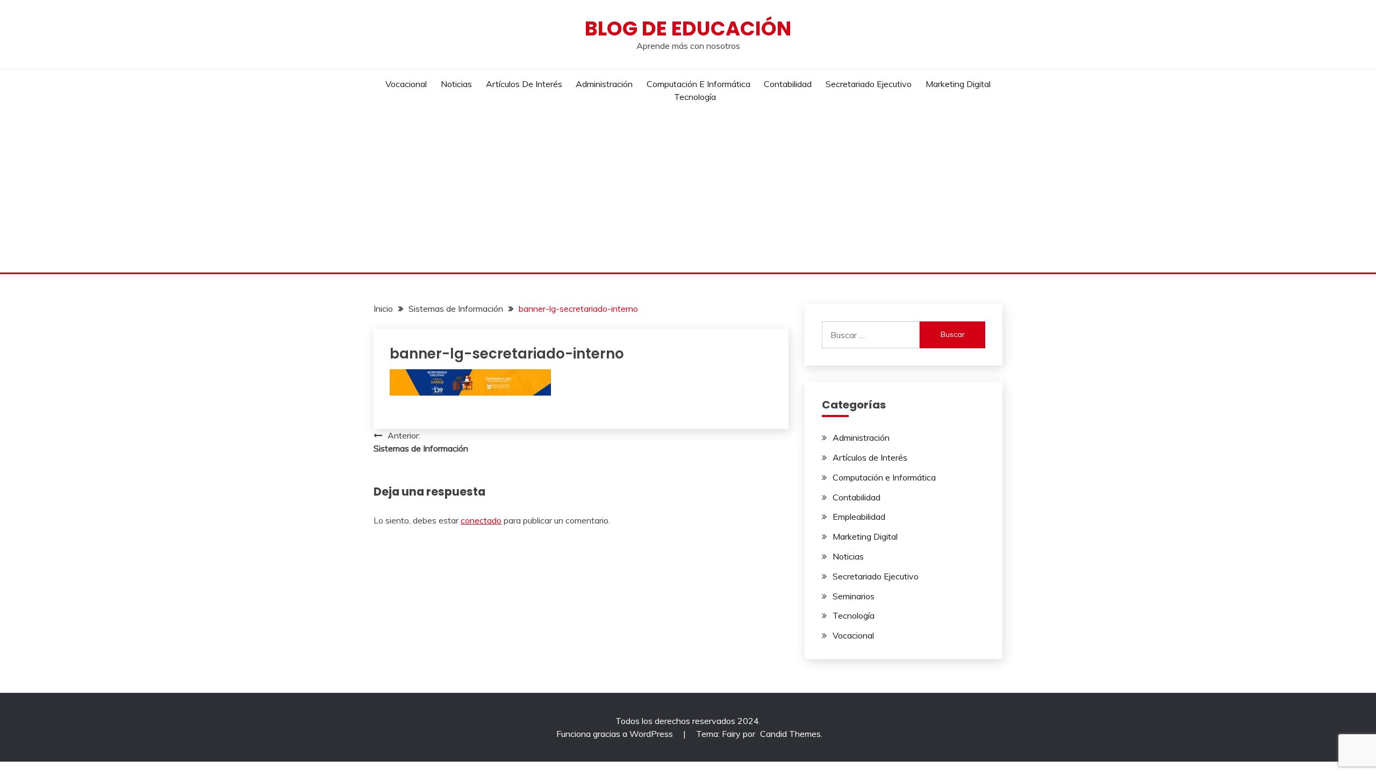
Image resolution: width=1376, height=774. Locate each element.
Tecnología (695, 96)
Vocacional (406, 83)
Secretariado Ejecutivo (869, 83)
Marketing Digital (958, 83)
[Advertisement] (688, 192)
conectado (481, 520)
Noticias (456, 83)
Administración (604, 83)
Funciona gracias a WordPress (615, 733)
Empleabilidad (859, 516)
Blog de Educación (688, 28)
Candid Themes (790, 733)
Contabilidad (788, 83)
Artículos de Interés (524, 83)
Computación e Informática (698, 83)
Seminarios (854, 596)
